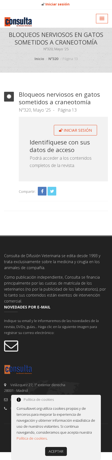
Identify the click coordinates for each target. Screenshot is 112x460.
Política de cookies (32, 438)
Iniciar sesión (77, 130)
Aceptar (56, 451)
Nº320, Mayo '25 (35, 110)
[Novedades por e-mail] (56, 345)
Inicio (39, 58)
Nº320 (53, 58)
